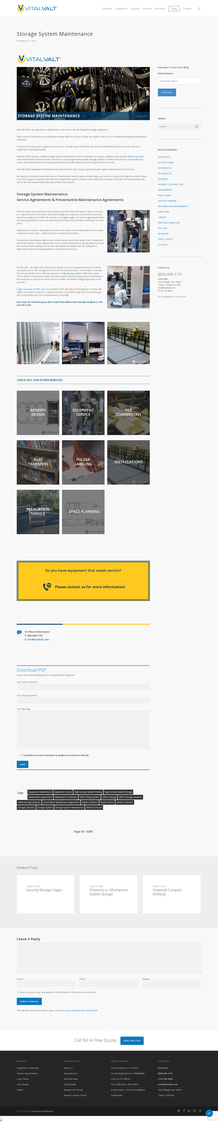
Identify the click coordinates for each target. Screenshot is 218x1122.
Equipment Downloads (28, 1068)
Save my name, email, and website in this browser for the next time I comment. (58, 992)
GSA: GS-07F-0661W (120, 1078)
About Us (68, 1068)
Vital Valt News (71, 1078)
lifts (38, 289)
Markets (107, 9)
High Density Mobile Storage (118, 792)
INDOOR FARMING (167, 200)
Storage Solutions (26, 807)
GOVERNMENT (165, 189)
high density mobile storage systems (87, 159)
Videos (20, 1089)
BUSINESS (163, 179)
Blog (174, 9)
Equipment (121, 9)
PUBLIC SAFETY (165, 239)
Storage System (45, 807)
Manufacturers (71, 1073)
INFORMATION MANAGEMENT (173, 206)
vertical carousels (135, 156)
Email (82, 979)
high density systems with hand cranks (80, 273)
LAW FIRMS (163, 211)
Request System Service (75, 1095)
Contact (187, 9)
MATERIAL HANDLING (169, 222)
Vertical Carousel (94, 807)
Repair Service (107, 802)
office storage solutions (130, 797)
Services (147, 9)
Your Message (24, 709)
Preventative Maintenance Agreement (61, 802)
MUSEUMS (163, 233)
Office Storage (109, 797)
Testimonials (70, 1084)
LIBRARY (162, 217)
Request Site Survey (73, 1089)
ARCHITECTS (164, 157)
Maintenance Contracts (66, 797)
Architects (160, 9)
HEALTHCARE (164, 195)
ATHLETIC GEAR (166, 162)
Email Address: (166, 73)
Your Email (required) (27, 695)
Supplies (135, 9)
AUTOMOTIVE (165, 168)
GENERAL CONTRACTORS (170, 184)
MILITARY (162, 228)
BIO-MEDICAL (165, 173)
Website (146, 979)
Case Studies (23, 1084)
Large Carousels (24, 289)
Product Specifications (27, 1073)
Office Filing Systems (90, 797)
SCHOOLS (163, 244)
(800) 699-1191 (132, 1040)
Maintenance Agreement (40, 797)
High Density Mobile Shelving (88, 792)
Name (20, 979)
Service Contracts (124, 802)
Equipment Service (63, 792)
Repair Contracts (90, 802)
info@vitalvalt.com (38, 639)
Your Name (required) (27, 682)
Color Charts (23, 1078)
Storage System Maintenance (69, 807)
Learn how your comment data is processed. (76, 1010)
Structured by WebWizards (42, 1111)
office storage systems (29, 802)
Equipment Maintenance (43, 169)
